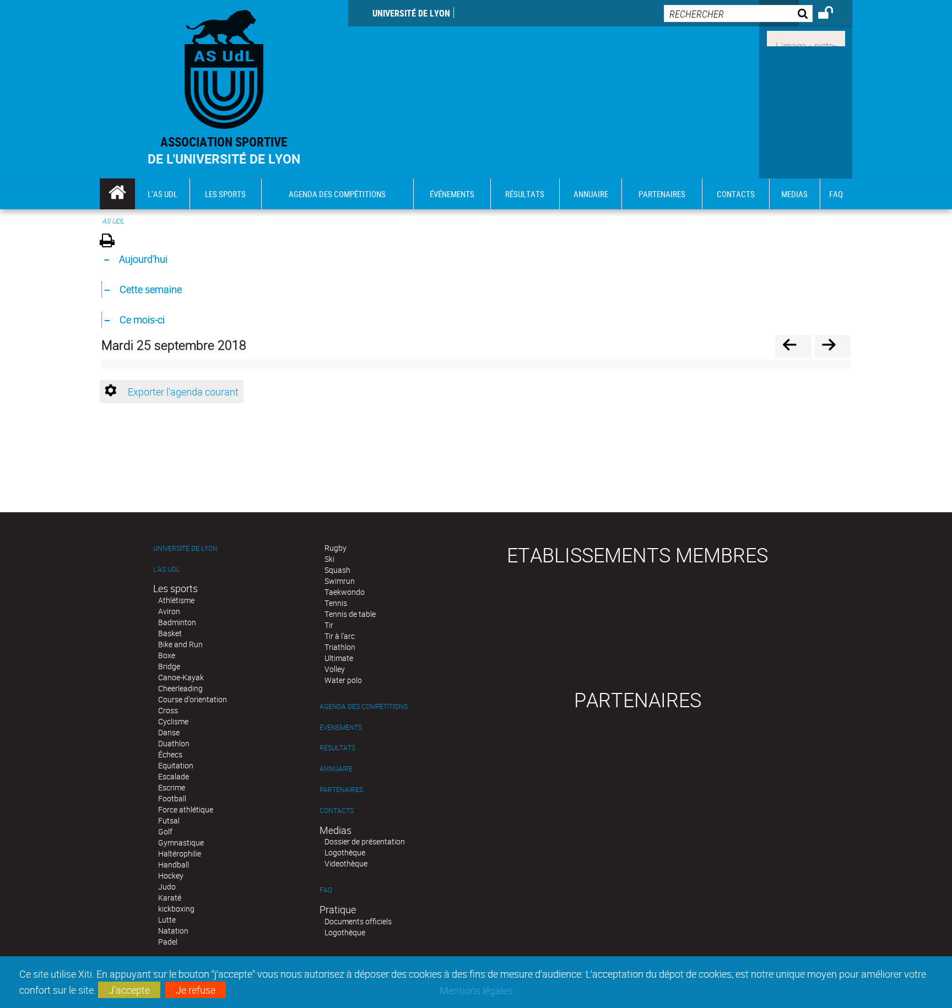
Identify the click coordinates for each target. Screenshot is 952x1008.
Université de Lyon (411, 13)
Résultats (337, 747)
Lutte (167, 919)
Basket (170, 633)
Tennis (335, 603)
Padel (167, 941)
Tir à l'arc (339, 636)
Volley (334, 669)
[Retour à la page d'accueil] (224, 67)
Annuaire (336, 768)
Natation (173, 930)
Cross (168, 710)
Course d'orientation (192, 699)
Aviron (169, 611)
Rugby (335, 548)
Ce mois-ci (142, 319)
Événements (341, 727)
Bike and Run (180, 644)
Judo (167, 886)
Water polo (343, 680)
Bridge (169, 666)
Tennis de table (350, 614)
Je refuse (195, 989)
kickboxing (176, 908)
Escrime (171, 787)
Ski (329, 559)
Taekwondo (344, 592)
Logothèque (344, 852)
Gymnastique (181, 842)
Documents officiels (358, 921)
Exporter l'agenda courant (183, 391)
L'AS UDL (166, 569)
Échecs (170, 754)
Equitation (175, 765)
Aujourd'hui (143, 258)
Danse (169, 732)
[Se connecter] (832, 14)
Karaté (169, 897)
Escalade (173, 776)
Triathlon (339, 647)
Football (172, 798)
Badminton (177, 622)
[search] (738, 13)
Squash (337, 570)
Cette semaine (151, 289)
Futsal (169, 820)
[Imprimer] (111, 242)
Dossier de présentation (364, 841)
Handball (173, 864)
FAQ (326, 890)
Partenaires (341, 789)
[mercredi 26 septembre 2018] (833, 346)
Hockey (170, 875)
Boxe (166, 655)
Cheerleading (180, 688)
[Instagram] (806, 37)
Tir (328, 625)
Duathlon (174, 743)
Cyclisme (173, 721)
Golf (165, 831)
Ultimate (338, 658)
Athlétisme (176, 600)
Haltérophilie (179, 853)
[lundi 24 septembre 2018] (793, 346)
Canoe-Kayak (181, 677)
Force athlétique (185, 809)
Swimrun (339, 581)
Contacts (337, 810)
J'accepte (129, 989)
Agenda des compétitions (364, 706)
